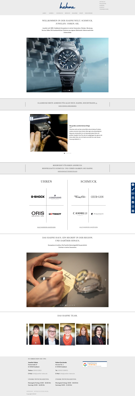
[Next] (105, 65)
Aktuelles (102, 1)
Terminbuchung (104, 9)
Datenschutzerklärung (41, 391)
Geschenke (88, 13)
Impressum (29, 391)
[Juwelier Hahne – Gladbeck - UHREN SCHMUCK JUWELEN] (67, 5)
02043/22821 (37, 370)
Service (67, 13)
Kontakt (102, 7)
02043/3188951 (63, 370)
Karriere (102, 5)
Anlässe (74, 13)
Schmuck (59, 13)
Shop (81, 13)
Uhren (51, 13)
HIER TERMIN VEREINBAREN (67, 106)
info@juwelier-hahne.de (40, 373)
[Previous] (29, 65)
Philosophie (103, 3)
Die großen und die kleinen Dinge (79, 126)
